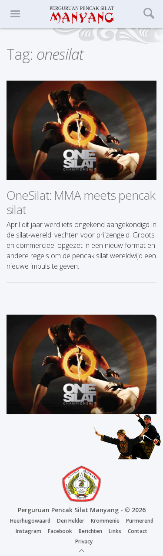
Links (115, 531)
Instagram (28, 531)
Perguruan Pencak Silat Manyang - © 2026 (82, 510)
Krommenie (105, 520)
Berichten (90, 531)
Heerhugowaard (30, 520)
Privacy (84, 541)
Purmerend (139, 520)
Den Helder (70, 520)
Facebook (60, 531)
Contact (137, 531)
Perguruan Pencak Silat (82, 14)
